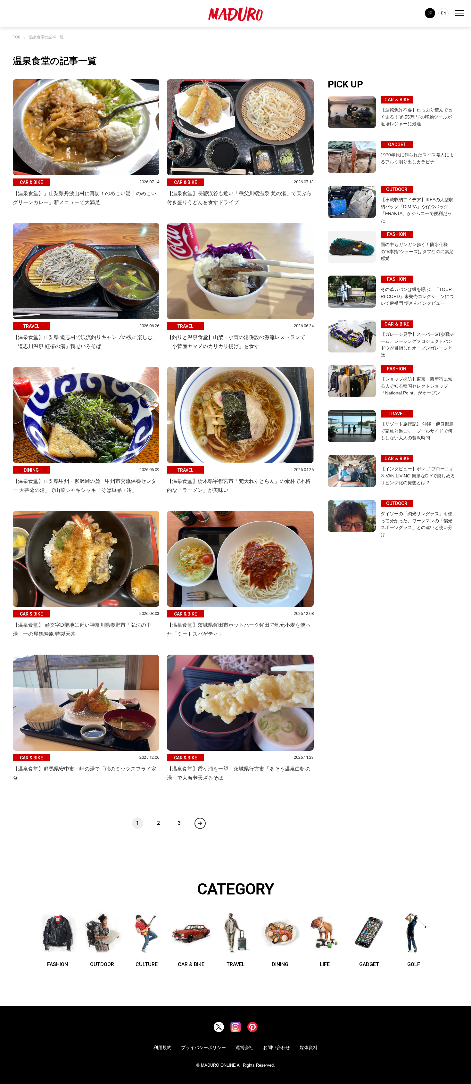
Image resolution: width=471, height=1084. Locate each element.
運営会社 (244, 1047)
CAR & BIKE (191, 964)
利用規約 (162, 1047)
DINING (280, 964)
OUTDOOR (102, 964)
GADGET (369, 964)
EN (443, 13)
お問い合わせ (276, 1047)
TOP (17, 37)
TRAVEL (236, 964)
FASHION (57, 964)
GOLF (413, 964)
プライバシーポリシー (203, 1047)
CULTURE (147, 964)
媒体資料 (309, 1047)
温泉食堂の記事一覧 (46, 37)
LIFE (325, 964)
